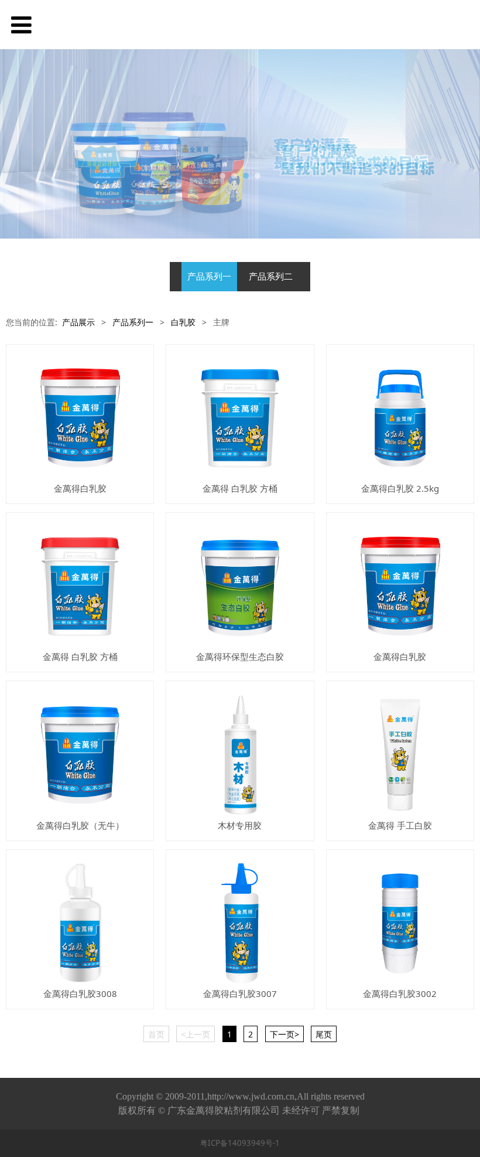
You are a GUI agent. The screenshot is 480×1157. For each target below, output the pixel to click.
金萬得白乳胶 (80, 488)
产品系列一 (209, 276)
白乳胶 (183, 322)
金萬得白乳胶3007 (240, 993)
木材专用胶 (240, 825)
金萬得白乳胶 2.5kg (400, 488)
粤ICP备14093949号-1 (240, 1143)
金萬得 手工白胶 (400, 825)
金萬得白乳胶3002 (400, 993)
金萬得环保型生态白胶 (240, 656)
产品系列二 (271, 276)
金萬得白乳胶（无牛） (80, 825)
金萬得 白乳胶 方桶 (240, 488)
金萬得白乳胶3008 (80, 993)
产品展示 (78, 322)
